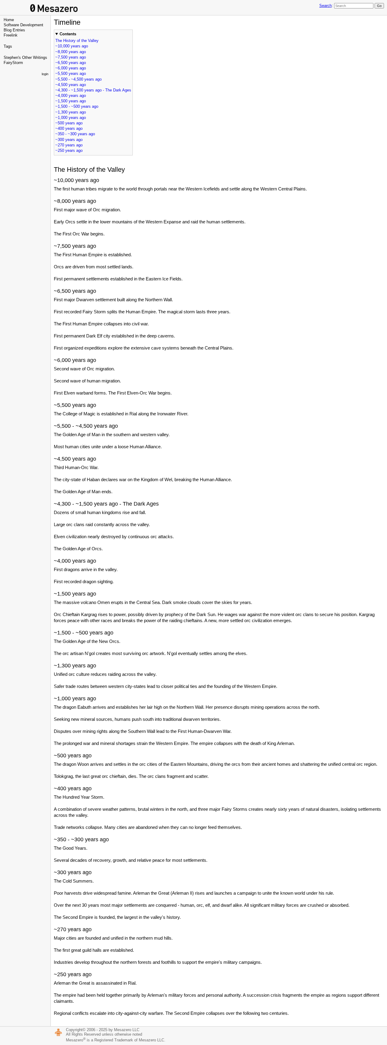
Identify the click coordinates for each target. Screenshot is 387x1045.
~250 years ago (69, 150)
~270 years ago (69, 145)
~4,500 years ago (70, 85)
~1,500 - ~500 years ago (76, 106)
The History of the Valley (77, 41)
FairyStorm (13, 62)
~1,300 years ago (70, 112)
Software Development (23, 25)
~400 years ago (69, 128)
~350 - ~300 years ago (75, 134)
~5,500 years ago (70, 73)
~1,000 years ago (70, 118)
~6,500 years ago (70, 63)
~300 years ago (69, 140)
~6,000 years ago (70, 68)
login (45, 74)
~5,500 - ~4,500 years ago (78, 79)
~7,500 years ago (70, 57)
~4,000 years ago (70, 95)
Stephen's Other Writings (25, 57)
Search (325, 5)
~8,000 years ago (70, 52)
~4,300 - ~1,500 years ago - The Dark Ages (93, 90)
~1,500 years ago (70, 101)
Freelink (11, 35)
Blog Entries (14, 30)
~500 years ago (69, 123)
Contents (68, 34)
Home (9, 20)
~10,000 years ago (71, 46)
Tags (8, 46)
